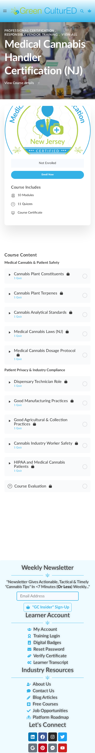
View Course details (19, 83)
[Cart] (90, 11)
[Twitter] (62, 736)
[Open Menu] (5, 11)
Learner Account (47, 615)
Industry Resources (48, 670)
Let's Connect (47, 725)
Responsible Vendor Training (31, 34)
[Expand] (10, 275)
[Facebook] (42, 736)
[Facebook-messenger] (52, 747)
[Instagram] (52, 736)
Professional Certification (29, 30)
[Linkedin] (32, 736)
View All (69, 34)
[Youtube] (62, 747)
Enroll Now (48, 175)
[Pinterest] (42, 747)
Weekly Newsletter (47, 568)
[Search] (83, 11)
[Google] (32, 747)
